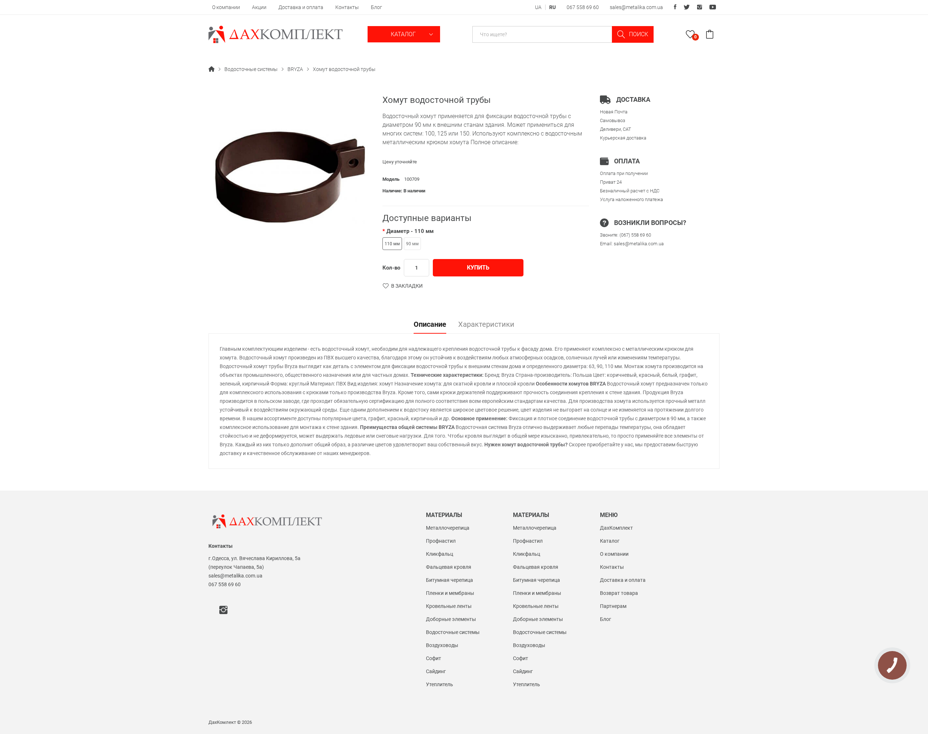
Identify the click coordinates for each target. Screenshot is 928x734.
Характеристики (486, 325)
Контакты (347, 7)
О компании (226, 7)
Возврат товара (619, 593)
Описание (430, 325)
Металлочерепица (447, 528)
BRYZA (295, 69)
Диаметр (410, 231)
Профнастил (441, 541)
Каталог (404, 34)
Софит (433, 658)
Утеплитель (439, 684)
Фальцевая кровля (448, 567)
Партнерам (613, 606)
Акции (259, 7)
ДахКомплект (616, 528)
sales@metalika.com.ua (636, 7)
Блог (376, 7)
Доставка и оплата (300, 7)
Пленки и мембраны (450, 593)
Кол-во (391, 267)
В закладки (407, 286)
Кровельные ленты (449, 606)
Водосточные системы (251, 69)
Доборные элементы (451, 619)
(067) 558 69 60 (635, 235)
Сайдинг (436, 671)
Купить (478, 267)
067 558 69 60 (583, 7)
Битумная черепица (449, 580)
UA (538, 7)
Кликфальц (439, 554)
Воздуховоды (442, 645)
